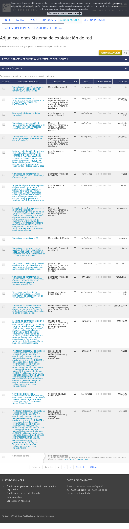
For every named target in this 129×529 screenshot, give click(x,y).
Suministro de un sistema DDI (25, 238)
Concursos (49, 20)
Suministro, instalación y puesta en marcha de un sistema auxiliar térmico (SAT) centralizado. (28, 89)
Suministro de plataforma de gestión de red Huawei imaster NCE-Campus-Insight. (28, 176)
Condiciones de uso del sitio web (23, 493)
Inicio (8, 20)
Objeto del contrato (28, 82)
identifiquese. (83, 460)
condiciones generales (76, 9)
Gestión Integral (94, 20)
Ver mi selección (110, 53)
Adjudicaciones (69, 20)
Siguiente (80, 467)
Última (93, 467)
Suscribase (69, 460)
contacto (86, 493)
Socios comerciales (17, 28)
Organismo (59, 82)
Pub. (86, 82)
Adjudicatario (103, 82)
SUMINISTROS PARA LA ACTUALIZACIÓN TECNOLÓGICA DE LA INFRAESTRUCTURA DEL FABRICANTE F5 (28, 101)
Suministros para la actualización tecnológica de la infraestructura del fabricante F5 (27, 138)
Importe (123, 82)
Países (33, 20)
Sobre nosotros (14, 497)
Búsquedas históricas (48, 28)
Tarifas (20, 20)
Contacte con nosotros (18, 501)
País (75, 82)
